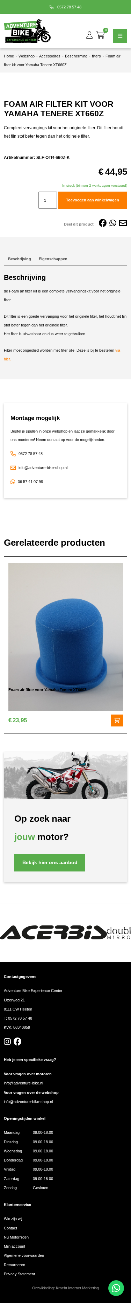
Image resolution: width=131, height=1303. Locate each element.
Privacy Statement (19, 1274)
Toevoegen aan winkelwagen (92, 200)
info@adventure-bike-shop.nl (43, 468)
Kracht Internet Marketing (77, 1288)
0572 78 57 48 (68, 7)
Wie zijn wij (13, 1218)
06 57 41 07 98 (30, 482)
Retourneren (14, 1265)
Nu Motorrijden (16, 1237)
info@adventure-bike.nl (23, 1083)
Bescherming (76, 56)
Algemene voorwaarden (24, 1255)
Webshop (27, 56)
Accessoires (49, 56)
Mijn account (14, 1246)
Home (9, 56)
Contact (10, 1228)
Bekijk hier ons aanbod (50, 862)
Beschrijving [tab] (19, 259)
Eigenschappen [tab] (53, 259)
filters (96, 56)
